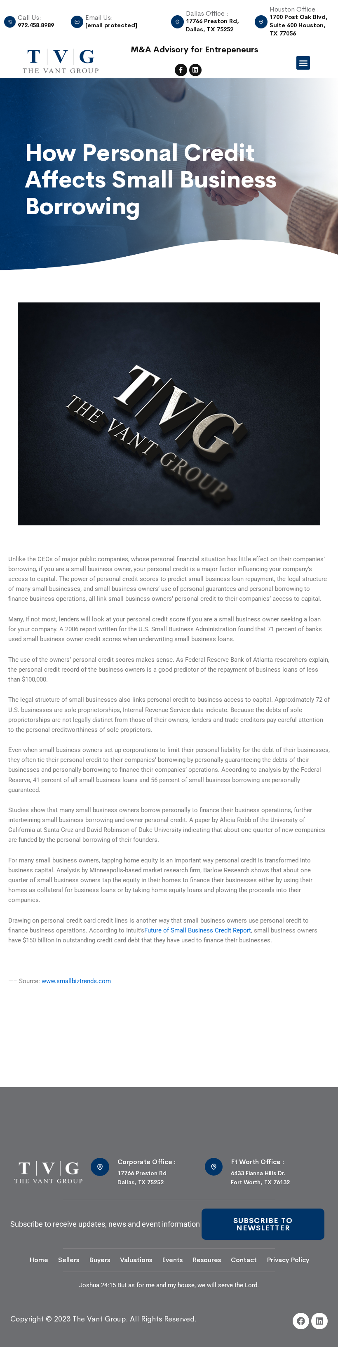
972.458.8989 (36, 25)
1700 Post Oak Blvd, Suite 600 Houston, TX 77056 (299, 25)
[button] (303, 63)
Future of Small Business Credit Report (197, 930)
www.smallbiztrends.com (76, 981)
